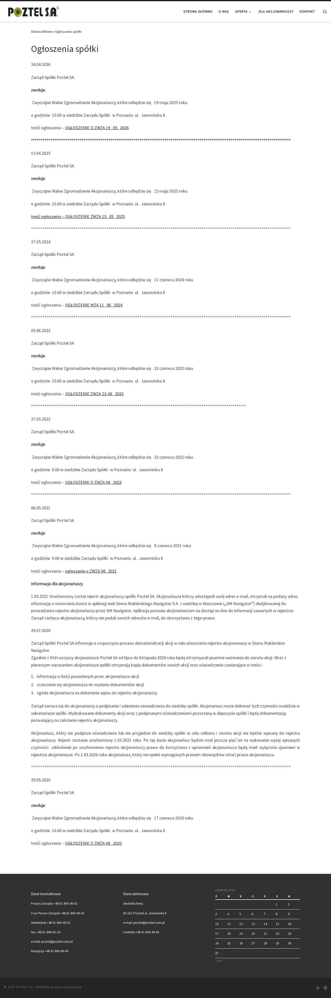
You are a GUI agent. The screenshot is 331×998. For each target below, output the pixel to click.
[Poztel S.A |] (34, 10)
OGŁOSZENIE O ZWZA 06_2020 (93, 843)
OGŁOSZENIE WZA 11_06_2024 (93, 305)
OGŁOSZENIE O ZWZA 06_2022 (93, 482)
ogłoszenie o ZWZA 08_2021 (91, 571)
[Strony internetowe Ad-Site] (325, 987)
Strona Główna (41, 31)
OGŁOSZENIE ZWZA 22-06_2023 (94, 394)
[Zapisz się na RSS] (318, 987)
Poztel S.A (24, 987)
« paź (218, 961)
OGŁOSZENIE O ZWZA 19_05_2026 (97, 127)
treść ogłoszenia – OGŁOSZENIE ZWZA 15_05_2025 (78, 216)
